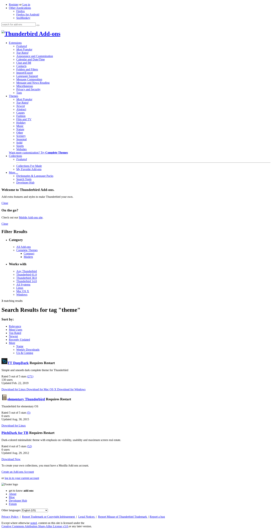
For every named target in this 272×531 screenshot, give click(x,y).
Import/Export (24, 72)
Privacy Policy (10, 516)
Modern (28, 256)
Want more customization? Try (38, 152)
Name (19, 346)
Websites (21, 149)
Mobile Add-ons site (31, 217)
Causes (20, 112)
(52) (29, 446)
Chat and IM (23, 62)
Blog (12, 497)
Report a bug (157, 516)
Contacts (21, 66)
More (12, 343)
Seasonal (21, 139)
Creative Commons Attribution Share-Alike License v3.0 (35, 526)
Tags (19, 92)
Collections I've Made (29, 165)
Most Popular (24, 49)
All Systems (23, 284)
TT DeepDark (18, 363)
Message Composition (29, 79)
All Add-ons (23, 246)
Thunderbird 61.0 (26, 274)
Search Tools (23, 179)
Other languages (11, 510)
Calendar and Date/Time (30, 59)
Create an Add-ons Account (17, 471)
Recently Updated (19, 339)
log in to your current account (22, 478)
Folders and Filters (27, 69)
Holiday (21, 122)
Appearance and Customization (34, 56)
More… (13, 172)
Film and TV (23, 119)
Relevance (15, 326)
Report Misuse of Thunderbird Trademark (123, 516)
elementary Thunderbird (26, 399)
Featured (21, 46)
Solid (19, 142)
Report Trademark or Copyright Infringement (48, 516)
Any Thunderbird (26, 271)
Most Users (15, 329)
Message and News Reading (33, 82)
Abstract (21, 109)
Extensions (15, 42)
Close (4, 203)
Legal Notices (86, 516)
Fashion (21, 116)
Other (19, 132)
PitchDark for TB (14, 433)
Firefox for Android (27, 14)
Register (14, 4)
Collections (15, 155)
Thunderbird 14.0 (26, 281)
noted (33, 523)
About (12, 494)
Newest (20, 106)
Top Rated (22, 52)
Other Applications (20, 7)
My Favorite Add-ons (28, 169)
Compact (29, 253)
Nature (20, 129)
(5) (28, 412)
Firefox (20, 11)
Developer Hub (25, 182)
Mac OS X (22, 291)
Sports (20, 145)
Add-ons (49, 33)
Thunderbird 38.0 (26, 277)
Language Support (27, 76)
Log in (26, 4)
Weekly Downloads (27, 349)
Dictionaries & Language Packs (34, 175)
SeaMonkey (23, 17)
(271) (30, 376)
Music (19, 126)
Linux (19, 287)
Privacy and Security (28, 89)
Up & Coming (24, 352)
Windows (21, 294)
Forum (13, 503)
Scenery (21, 136)
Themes (13, 96)
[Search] (37, 25)
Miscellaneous (24, 86)
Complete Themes (27, 250)
